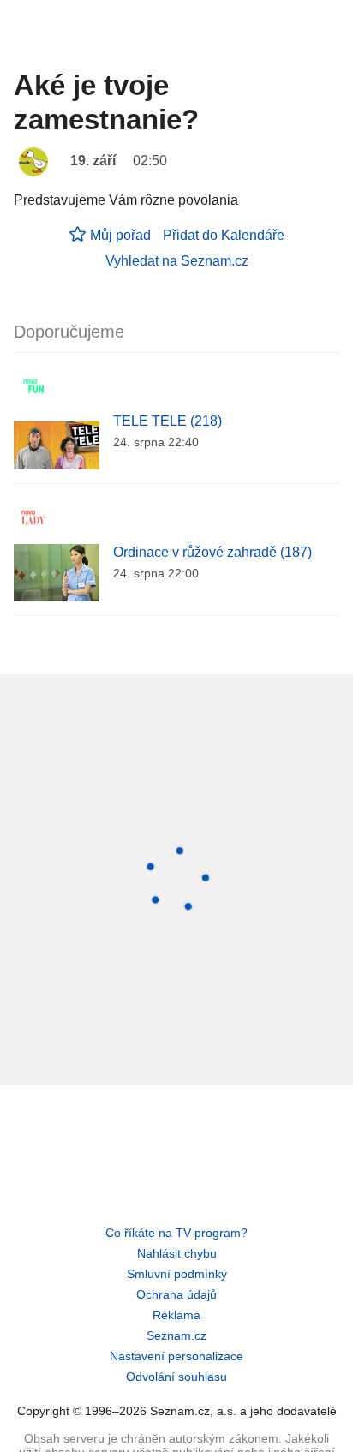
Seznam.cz (176, 1335)
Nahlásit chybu (177, 1253)
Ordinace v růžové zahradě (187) (212, 552)
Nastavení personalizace (176, 1356)
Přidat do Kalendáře (223, 235)
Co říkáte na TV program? (176, 1233)
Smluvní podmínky (177, 1274)
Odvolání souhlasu (176, 1376)
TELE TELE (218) (167, 421)
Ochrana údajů (176, 1294)
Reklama (176, 1315)
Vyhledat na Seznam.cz (176, 261)
